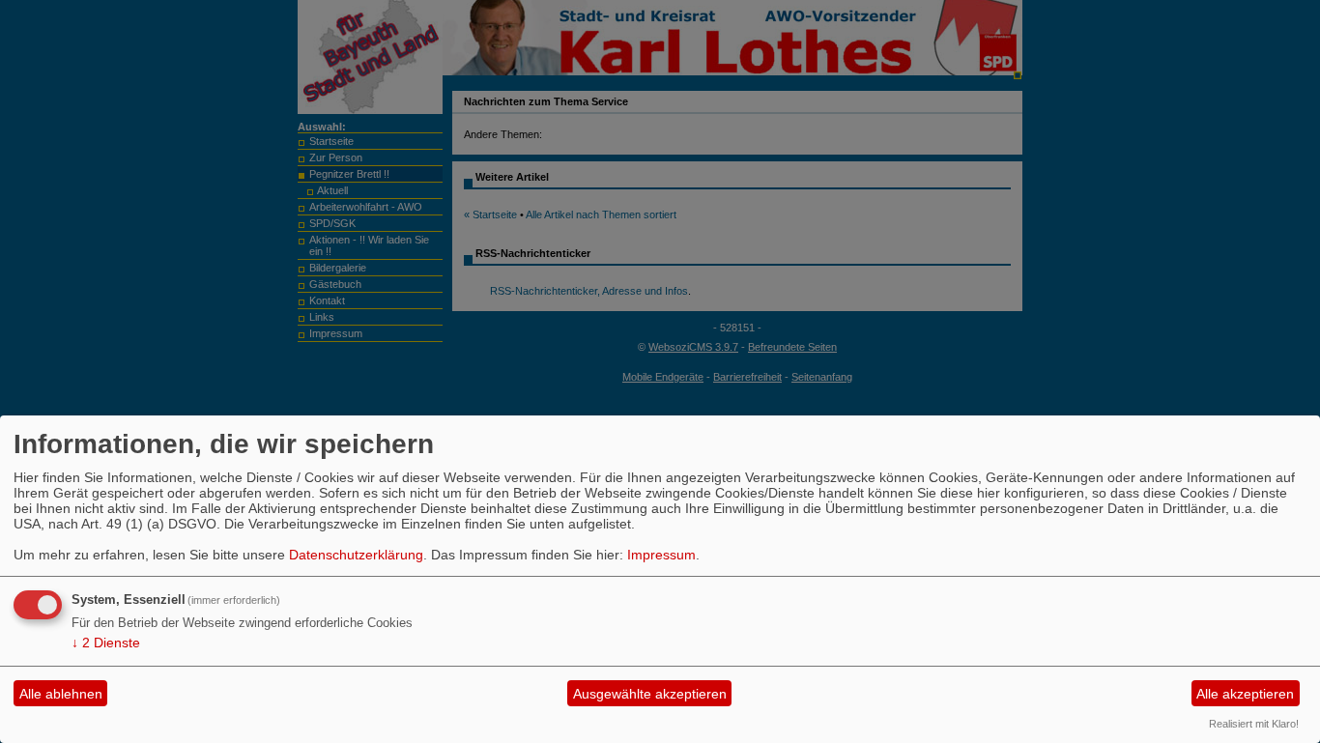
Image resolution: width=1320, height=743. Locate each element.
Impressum (661, 554)
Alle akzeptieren (1245, 693)
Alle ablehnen (60, 693)
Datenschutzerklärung (356, 554)
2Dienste (106, 642)
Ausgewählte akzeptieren (650, 693)
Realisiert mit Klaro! (1254, 723)
